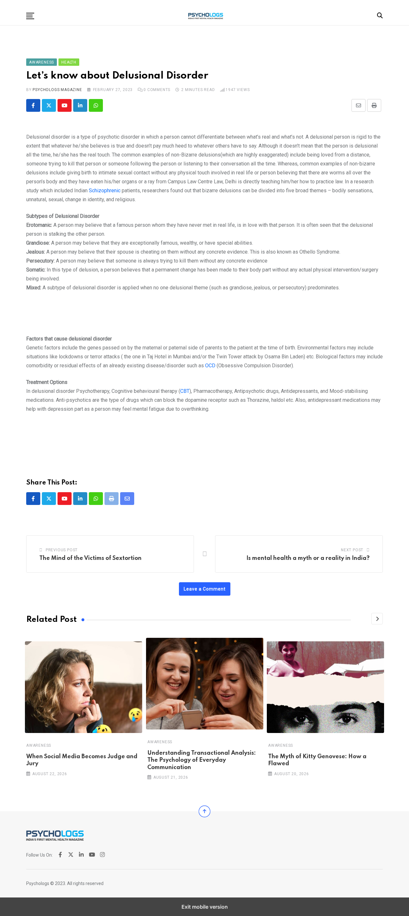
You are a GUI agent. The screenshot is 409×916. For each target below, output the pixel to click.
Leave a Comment (205, 589)
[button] (30, 16)
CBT (184, 391)
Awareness (38, 745)
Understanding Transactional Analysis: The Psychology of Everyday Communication (201, 760)
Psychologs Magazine (57, 90)
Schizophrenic (104, 190)
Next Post (352, 550)
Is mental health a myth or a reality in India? (308, 558)
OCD (210, 366)
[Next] (377, 618)
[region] (204, 316)
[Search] (380, 15)
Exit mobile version (204, 907)
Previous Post (62, 550)
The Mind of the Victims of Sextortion (90, 558)
